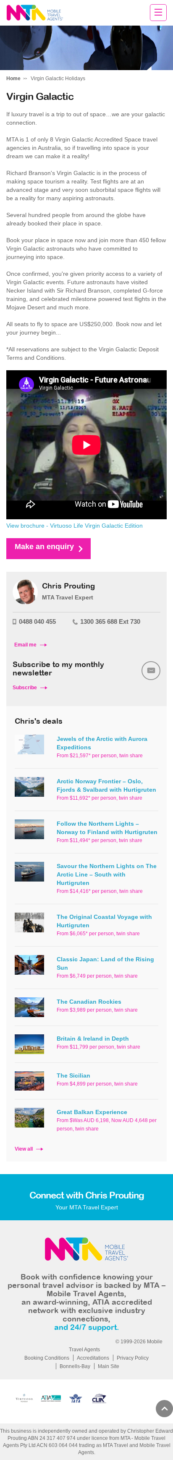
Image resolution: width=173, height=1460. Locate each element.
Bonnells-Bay (75, 1366)
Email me (25, 645)
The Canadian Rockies (89, 1001)
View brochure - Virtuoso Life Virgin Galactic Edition (74, 525)
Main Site (108, 1366)
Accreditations (93, 1358)
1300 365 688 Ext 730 (110, 621)
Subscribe (25, 688)
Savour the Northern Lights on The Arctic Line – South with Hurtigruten (107, 874)
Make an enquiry (44, 546)
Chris (34, 12)
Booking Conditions (46, 1358)
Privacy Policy (133, 1358)
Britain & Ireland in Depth (93, 1038)
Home (13, 78)
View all (24, 1149)
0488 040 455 (37, 621)
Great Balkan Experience (92, 1112)
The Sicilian (73, 1075)
